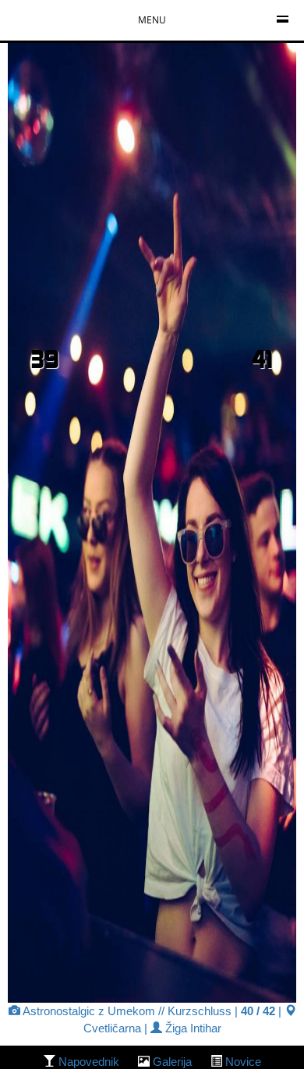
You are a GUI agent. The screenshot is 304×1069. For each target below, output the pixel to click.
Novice (243, 1061)
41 (262, 359)
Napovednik (88, 1061)
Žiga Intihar (191, 1028)
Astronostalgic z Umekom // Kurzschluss (126, 1011)
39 (45, 359)
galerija (172, 1061)
